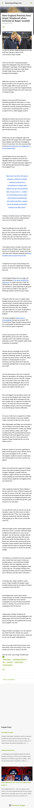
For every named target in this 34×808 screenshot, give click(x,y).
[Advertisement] (17, 703)
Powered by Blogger (18, 805)
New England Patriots (20, 659)
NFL (4, 662)
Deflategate (7, 659)
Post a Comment (8, 679)
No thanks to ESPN (7, 732)
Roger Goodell (7, 665)
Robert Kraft (19, 662)
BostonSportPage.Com (13, 3)
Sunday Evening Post (7, 750)
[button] (3, 27)
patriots (10, 662)
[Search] (31, 3)
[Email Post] (3, 657)
